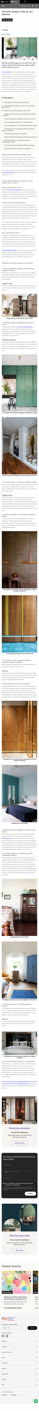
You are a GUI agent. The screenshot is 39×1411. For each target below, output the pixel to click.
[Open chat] (36, 1401)
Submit (30, 1193)
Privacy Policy (4, 1394)
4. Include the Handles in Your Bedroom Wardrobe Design (20, 125)
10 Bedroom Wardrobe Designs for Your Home (17, 110)
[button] (14, 98)
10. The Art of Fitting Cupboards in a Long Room (17, 148)
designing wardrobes (23, 1083)
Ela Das (6, 30)
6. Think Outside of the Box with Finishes (15, 133)
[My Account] (29, 6)
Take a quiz (19, 1250)
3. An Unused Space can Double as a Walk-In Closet (18, 122)
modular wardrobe (6, 838)
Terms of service (13, 1394)
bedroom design (12, 250)
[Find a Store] (32, 6)
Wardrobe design (6, 72)
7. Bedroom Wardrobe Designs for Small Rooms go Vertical (20, 137)
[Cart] (36, 6)
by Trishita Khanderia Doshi (13, 1308)
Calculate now (19, 1143)
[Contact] (25, 6)
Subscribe (32, 1328)
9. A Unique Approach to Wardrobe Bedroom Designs (19, 145)
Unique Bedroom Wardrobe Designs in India (16, 102)
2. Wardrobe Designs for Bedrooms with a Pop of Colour (20, 119)
